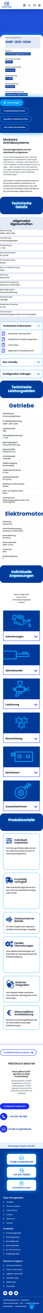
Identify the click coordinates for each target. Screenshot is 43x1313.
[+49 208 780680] (21, 1170)
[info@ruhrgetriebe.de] (21, 1157)
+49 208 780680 (21, 1174)
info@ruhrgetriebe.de (21, 1161)
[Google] (11, 1293)
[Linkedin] (5, 1293)
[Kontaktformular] (21, 1183)
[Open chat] (32, 1305)
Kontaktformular (21, 1187)
